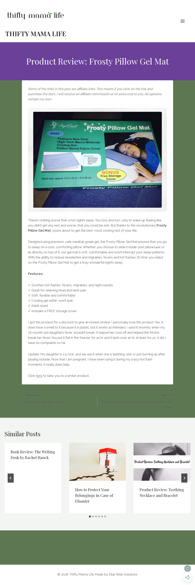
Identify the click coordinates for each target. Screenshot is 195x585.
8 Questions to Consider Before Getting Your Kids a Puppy (137, 401)
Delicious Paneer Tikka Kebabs (44, 399)
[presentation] (97, 462)
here (39, 376)
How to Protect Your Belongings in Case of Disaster (94, 495)
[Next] (184, 478)
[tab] (90, 516)
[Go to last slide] (11, 478)
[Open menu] (184, 21)
